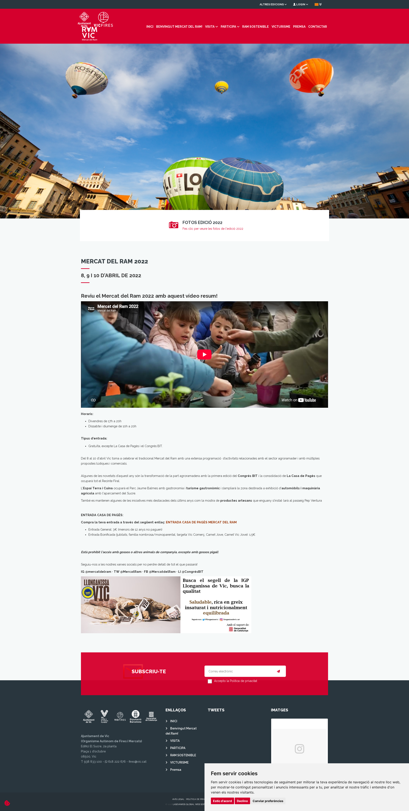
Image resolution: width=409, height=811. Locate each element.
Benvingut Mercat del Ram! (179, 26)
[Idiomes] (318, 4)
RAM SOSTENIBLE (255, 26)
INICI (149, 26)
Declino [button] (242, 801)
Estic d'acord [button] (222, 801)
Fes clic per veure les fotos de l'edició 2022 (213, 228)
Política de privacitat (199, 799)
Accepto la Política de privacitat (235, 681)
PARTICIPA (228, 26)
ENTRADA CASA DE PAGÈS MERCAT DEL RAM (201, 522)
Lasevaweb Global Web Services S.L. (193, 804)
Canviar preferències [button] (268, 801)
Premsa (299, 26)
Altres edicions (272, 4)
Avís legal (178, 799)
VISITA (210, 26)
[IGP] (166, 604)
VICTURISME (281, 26)
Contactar (317, 26)
